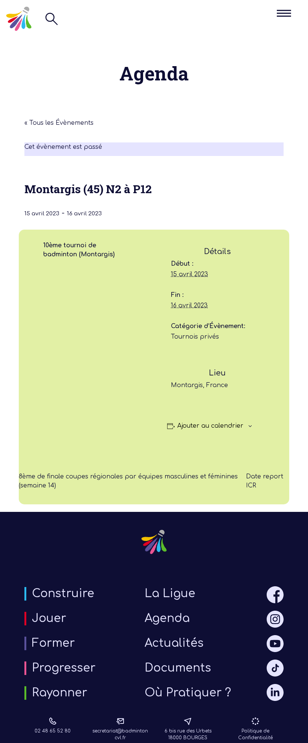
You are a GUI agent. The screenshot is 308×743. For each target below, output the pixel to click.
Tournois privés (195, 336)
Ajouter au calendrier (210, 425)
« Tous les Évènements (59, 123)
